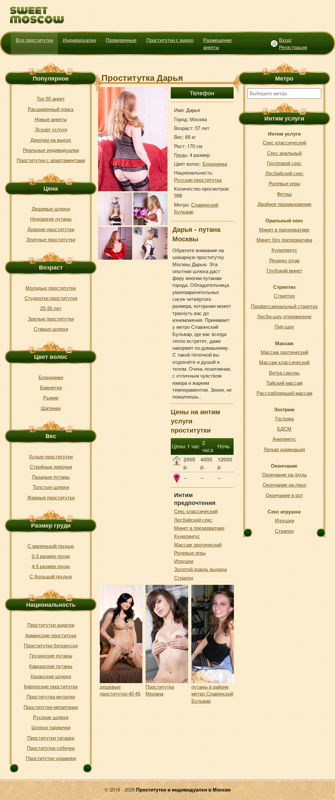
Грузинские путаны (50, 655)
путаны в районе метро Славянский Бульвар (212, 693)
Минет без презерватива (284, 239)
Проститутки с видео (169, 39)
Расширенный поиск (51, 108)
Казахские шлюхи (51, 676)
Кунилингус (187, 535)
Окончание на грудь (284, 474)
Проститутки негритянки (51, 706)
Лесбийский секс (193, 519)
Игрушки (183, 560)
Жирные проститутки (51, 497)
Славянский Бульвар (196, 208)
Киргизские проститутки (51, 686)
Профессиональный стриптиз (284, 306)
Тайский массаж (284, 382)
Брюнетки (51, 387)
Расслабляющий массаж (284, 392)
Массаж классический (284, 362)
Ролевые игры (190, 552)
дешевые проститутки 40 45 (120, 690)
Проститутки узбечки (51, 747)
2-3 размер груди (51, 555)
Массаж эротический (197, 544)
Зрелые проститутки (51, 318)
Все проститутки (34, 39)
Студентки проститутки (51, 297)
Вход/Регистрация (293, 43)
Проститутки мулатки (50, 696)
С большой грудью (50, 576)
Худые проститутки (51, 456)
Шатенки (51, 407)
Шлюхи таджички (50, 727)
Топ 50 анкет (51, 98)
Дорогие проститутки (50, 229)
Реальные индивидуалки (51, 149)
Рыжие (51, 397)
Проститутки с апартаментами (51, 160)
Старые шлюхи (51, 328)
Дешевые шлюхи (51, 208)
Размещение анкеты (217, 43)
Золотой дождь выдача (200, 569)
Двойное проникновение (284, 203)
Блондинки (51, 377)
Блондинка (215, 163)
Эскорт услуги (51, 129)
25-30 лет (51, 308)
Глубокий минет (284, 270)
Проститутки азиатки (50, 624)
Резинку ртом (284, 260)
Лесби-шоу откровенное (284, 316)
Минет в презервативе (199, 527)
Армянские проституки (50, 635)
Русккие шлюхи (50, 717)
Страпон (183, 577)
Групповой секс (284, 162)
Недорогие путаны (51, 218)
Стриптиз (284, 295)
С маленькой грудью (50, 545)
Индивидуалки (79, 39)
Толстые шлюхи (51, 486)
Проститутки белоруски (51, 645)
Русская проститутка (197, 179)
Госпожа (284, 418)
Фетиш (284, 193)
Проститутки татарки (50, 737)
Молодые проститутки (51, 287)
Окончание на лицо (284, 484)
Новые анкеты (51, 119)
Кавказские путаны (50, 665)
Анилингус (284, 438)
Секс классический (196, 511)
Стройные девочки (51, 466)
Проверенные (121, 39)
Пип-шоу (284, 326)
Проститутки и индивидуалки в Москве (183, 789)
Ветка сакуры (284, 372)
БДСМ (284, 428)
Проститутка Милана (160, 690)
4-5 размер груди (51, 566)
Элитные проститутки (50, 239)
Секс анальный (284, 152)
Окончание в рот (284, 495)
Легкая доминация (284, 449)
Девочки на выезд (50, 139)
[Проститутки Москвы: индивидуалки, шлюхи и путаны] (37, 15)
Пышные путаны (51, 476)
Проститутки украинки (51, 757)
